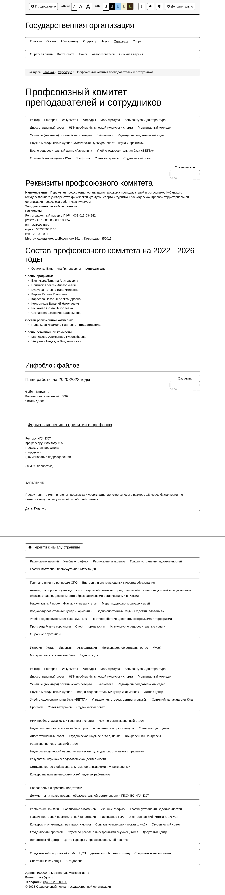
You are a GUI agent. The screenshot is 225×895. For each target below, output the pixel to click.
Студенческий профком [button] (46, 832)
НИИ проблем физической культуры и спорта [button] (101, 127)
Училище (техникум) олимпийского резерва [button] (61, 135)
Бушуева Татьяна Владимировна (54, 289)
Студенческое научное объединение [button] (95, 736)
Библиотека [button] (105, 135)
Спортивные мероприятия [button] (152, 853)
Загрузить (42, 391)
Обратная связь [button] (41, 54)
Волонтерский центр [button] (44, 839)
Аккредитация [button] (87, 647)
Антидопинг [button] (74, 861)
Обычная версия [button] (131, 54)
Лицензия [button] (66, 647)
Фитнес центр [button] (153, 692)
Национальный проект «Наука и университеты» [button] (63, 603)
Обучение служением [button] (45, 634)
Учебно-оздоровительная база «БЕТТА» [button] (125, 150)
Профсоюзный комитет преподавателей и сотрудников (115, 72)
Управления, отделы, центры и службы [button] (119, 699)
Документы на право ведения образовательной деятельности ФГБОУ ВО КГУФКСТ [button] (89, 795)
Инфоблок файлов (52, 365)
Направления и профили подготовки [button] (56, 788)
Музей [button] (157, 647)
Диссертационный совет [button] (47, 127)
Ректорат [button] (50, 120)
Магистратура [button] (110, 120)
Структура (65, 72)
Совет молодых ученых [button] (155, 728)
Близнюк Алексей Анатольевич (53, 285)
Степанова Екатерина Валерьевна (56, 312)
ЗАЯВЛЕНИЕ (34, 482)
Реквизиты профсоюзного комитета (89, 183)
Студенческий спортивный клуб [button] (52, 853)
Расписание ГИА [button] (112, 816)
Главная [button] (36, 41)
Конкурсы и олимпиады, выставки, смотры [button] (60, 824)
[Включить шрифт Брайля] (141, 6)
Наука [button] (105, 41)
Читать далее (35, 401)
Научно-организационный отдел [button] (121, 720)
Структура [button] (121, 41)
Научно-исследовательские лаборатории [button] (59, 728)
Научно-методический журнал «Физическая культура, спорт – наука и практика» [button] (87, 143)
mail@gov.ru (45, 877)
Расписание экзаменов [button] (109, 561)
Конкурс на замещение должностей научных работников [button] (70, 774)
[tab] (112, 425)
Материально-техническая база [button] (52, 655)
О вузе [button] (51, 41)
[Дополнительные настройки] (159, 6)
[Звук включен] (150, 6)
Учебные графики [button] (75, 561)
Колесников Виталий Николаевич (55, 303)
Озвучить (185, 378)
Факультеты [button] (70, 120)
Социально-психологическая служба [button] (121, 824)
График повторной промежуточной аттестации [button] (63, 569)
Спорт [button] (137, 41)
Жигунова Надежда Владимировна (56, 341)
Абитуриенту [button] (70, 41)
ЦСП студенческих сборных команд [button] (104, 853)
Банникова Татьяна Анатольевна (54, 280)
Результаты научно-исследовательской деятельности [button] (68, 759)
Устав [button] (50, 647)
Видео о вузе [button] (89, 655)
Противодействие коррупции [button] (50, 626)
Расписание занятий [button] (44, 561)
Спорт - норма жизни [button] (90, 626)
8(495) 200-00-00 (55, 882)
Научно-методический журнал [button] (51, 692)
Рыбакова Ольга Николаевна (52, 308)
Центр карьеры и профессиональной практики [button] (96, 839)
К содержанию (45, 6)
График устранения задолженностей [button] (156, 561)
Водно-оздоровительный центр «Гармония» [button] (61, 150)
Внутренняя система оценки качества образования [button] (118, 582)
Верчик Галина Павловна (49, 294)
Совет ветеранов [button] (107, 158)
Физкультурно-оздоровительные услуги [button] (137, 626)
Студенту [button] (89, 41)
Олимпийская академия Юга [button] (50, 158)
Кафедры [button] (89, 120)
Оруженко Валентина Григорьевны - (68, 268)
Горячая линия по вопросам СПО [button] (54, 582)
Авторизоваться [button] (103, 54)
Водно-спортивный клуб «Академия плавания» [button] (130, 611)
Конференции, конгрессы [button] (143, 736)
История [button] (36, 647)
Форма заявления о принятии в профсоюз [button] (70, 424)
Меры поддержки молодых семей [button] (126, 603)
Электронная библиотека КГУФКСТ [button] (153, 816)
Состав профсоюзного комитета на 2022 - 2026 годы (109, 254)
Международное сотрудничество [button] (124, 647)
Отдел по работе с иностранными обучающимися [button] (103, 832)
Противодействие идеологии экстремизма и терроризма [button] (132, 618)
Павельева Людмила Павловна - (66, 324)
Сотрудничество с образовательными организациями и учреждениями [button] (80, 766)
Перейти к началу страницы (56, 547)
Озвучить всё (185, 167)
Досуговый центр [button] (155, 832)
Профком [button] (82, 158)
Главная (48, 72)
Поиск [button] (83, 54)
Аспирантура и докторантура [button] (145, 120)
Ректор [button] (35, 120)
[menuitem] (36, 41)
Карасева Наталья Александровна (56, 299)
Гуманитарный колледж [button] (154, 127)
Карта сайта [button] (65, 54)
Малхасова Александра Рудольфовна (59, 336)
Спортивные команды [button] (45, 861)
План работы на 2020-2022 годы (57, 379)
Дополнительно (181, 6)
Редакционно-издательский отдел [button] (141, 135)
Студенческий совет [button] (137, 158)
